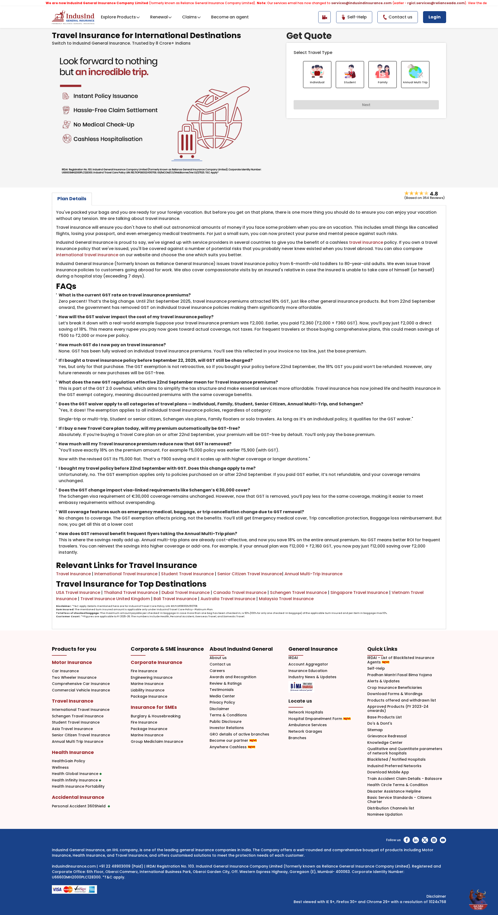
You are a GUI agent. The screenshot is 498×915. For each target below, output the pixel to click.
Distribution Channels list (390, 808)
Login (434, 17)
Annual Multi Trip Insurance (77, 741)
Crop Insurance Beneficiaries (394, 687)
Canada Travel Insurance (239, 592)
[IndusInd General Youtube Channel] (443, 840)
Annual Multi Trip (415, 82)
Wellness (60, 767)
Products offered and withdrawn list (401, 700)
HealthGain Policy (68, 761)
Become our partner (229, 740)
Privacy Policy (222, 702)
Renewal (159, 17)
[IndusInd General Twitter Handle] (424, 840)
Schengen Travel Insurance (298, 592)
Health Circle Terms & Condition (397, 785)
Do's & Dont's (379, 723)
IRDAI (293, 658)
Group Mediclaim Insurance (157, 741)
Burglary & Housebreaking (156, 716)
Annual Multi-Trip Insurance (313, 574)
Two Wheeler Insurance (74, 677)
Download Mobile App (388, 772)
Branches (297, 738)
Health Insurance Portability (78, 786)
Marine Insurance (147, 684)
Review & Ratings (226, 683)
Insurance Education (307, 671)
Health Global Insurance (75, 774)
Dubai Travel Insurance (186, 592)
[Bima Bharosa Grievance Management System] (301, 686)
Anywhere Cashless (229, 747)
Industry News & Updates (312, 677)
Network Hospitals (305, 712)
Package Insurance (149, 696)
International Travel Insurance (125, 574)
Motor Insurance (72, 662)
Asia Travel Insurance (72, 729)
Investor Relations (227, 728)
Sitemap (375, 730)
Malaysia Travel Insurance (286, 599)
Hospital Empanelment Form (315, 719)
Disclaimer (219, 709)
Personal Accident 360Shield (80, 806)
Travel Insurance (73, 574)
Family (383, 82)
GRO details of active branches (239, 734)
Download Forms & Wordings (395, 694)
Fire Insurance (144, 671)
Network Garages (305, 731)
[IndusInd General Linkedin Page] (415, 840)
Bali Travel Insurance (175, 599)
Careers (217, 671)
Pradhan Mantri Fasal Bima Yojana (399, 675)
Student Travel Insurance (187, 574)
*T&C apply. (113, 877)
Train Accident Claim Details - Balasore (404, 779)
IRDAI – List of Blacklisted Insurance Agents (400, 660)
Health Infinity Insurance (75, 780)
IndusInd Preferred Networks (394, 766)
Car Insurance (65, 671)
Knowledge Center (385, 742)
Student (350, 82)
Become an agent (230, 17)
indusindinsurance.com (74, 866)
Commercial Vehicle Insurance (81, 690)
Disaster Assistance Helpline (394, 791)
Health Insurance (73, 752)
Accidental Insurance (78, 797)
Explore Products (118, 17)
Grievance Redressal (387, 736)
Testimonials (222, 690)
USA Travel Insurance (78, 592)
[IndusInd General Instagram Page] (434, 840)
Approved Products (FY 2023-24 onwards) (397, 708)
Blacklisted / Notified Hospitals (396, 759)
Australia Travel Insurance (227, 599)
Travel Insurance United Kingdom (115, 599)
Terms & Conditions (228, 715)
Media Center (222, 696)
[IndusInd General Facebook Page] (406, 840)
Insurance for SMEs (154, 707)
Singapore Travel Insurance (359, 592)
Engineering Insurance (151, 677)
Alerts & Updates (383, 681)
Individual (317, 82)
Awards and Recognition (233, 677)
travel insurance (366, 242)
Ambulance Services (307, 725)
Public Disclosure (225, 721)
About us (218, 658)
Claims (189, 17)
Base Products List (384, 717)
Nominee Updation (385, 814)
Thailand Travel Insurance (131, 592)
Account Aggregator (308, 664)
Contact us (220, 664)
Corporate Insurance (156, 662)
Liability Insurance (147, 690)
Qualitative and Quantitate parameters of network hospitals (404, 751)
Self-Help (376, 668)
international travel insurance (87, 255)
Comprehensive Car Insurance (81, 684)
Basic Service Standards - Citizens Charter (399, 799)
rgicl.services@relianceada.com (410, 3)
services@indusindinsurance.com (336, 3)
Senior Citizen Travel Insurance (249, 574)
